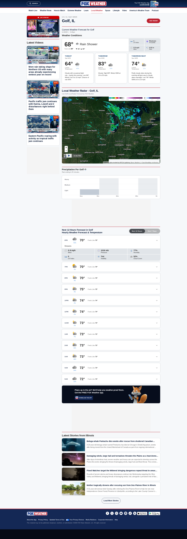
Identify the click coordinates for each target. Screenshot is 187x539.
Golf (70, 17)
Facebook (107, 513)
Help (116, 520)
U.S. (63, 17)
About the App (31, 520)
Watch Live (33, 10)
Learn (86, 10)
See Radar (153, 21)
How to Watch (59, 10)
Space (107, 10)
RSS (134, 513)
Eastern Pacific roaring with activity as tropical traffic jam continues (43, 138)
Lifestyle (116, 10)
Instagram (116, 513)
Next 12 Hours (137, 231)
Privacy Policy (43, 520)
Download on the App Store (142, 513)
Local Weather (97, 10)
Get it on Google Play (154, 513)
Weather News (45, 10)
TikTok (130, 513)
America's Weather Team (139, 10)
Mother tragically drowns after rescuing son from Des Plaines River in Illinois (121, 485)
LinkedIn (125, 513)
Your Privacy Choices (77, 520)
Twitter (112, 513)
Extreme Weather (74, 10)
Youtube (121, 513)
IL (66, 17)
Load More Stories (111, 501)
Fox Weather (93, 3)
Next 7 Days (152, 231)
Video (124, 10)
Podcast (155, 10)
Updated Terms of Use (57, 520)
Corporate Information (105, 520)
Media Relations (91, 520)
